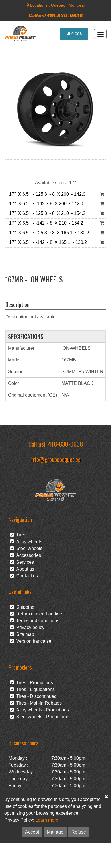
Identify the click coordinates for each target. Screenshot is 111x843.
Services (24, 562)
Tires (20, 534)
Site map (24, 634)
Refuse (78, 832)
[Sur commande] (102, 194)
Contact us (26, 575)
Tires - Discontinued (35, 696)
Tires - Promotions (33, 682)
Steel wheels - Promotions (41, 716)
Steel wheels (28, 548)
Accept (32, 832)
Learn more (46, 820)
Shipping (24, 607)
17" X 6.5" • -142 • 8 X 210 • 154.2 (45, 223)
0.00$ (76, 33)
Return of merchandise (38, 613)
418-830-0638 (65, 443)
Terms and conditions (36, 620)
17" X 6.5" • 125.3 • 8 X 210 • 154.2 (46, 213)
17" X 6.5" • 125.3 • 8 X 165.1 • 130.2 (48, 232)
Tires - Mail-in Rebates (38, 703)
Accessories (27, 555)
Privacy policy (29, 627)
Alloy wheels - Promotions (41, 709)
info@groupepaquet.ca (55, 459)
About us (24, 569)
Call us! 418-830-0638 (55, 15)
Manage (55, 832)
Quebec (58, 5)
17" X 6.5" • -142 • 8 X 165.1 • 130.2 (47, 242)
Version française (32, 641)
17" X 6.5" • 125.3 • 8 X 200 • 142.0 (46, 194)
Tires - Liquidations (34, 689)
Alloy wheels (28, 541)
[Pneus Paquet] (21, 34)
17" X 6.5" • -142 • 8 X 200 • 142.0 (45, 203)
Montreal (77, 5)
